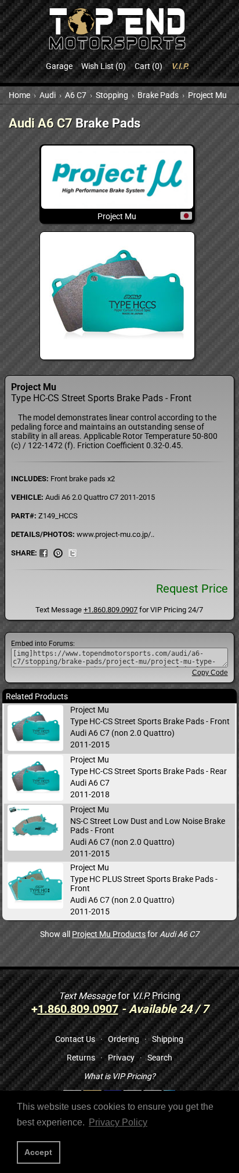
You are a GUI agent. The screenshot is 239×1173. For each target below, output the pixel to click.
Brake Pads (158, 95)
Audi (47, 95)
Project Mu (207, 95)
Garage (59, 66)
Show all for (119, 934)
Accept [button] (38, 1152)
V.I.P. (180, 66)
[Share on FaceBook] (43, 552)
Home (19, 95)
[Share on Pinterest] (58, 552)
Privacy (121, 1057)
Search (159, 1057)
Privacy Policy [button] (118, 1122)
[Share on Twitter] (72, 552)
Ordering (123, 1039)
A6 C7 (75, 95)
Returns (81, 1057)
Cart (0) (148, 66)
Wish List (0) (103, 66)
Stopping (112, 95)
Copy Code (210, 673)
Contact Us (75, 1039)
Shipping (167, 1039)
